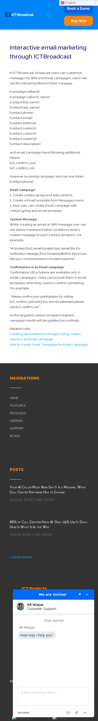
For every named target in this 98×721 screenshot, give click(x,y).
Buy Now (78, 20)
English (70, 3)
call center (45, 499)
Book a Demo (78, 8)
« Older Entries (21, 557)
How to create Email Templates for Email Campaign (49, 344)
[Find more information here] (53, 653)
